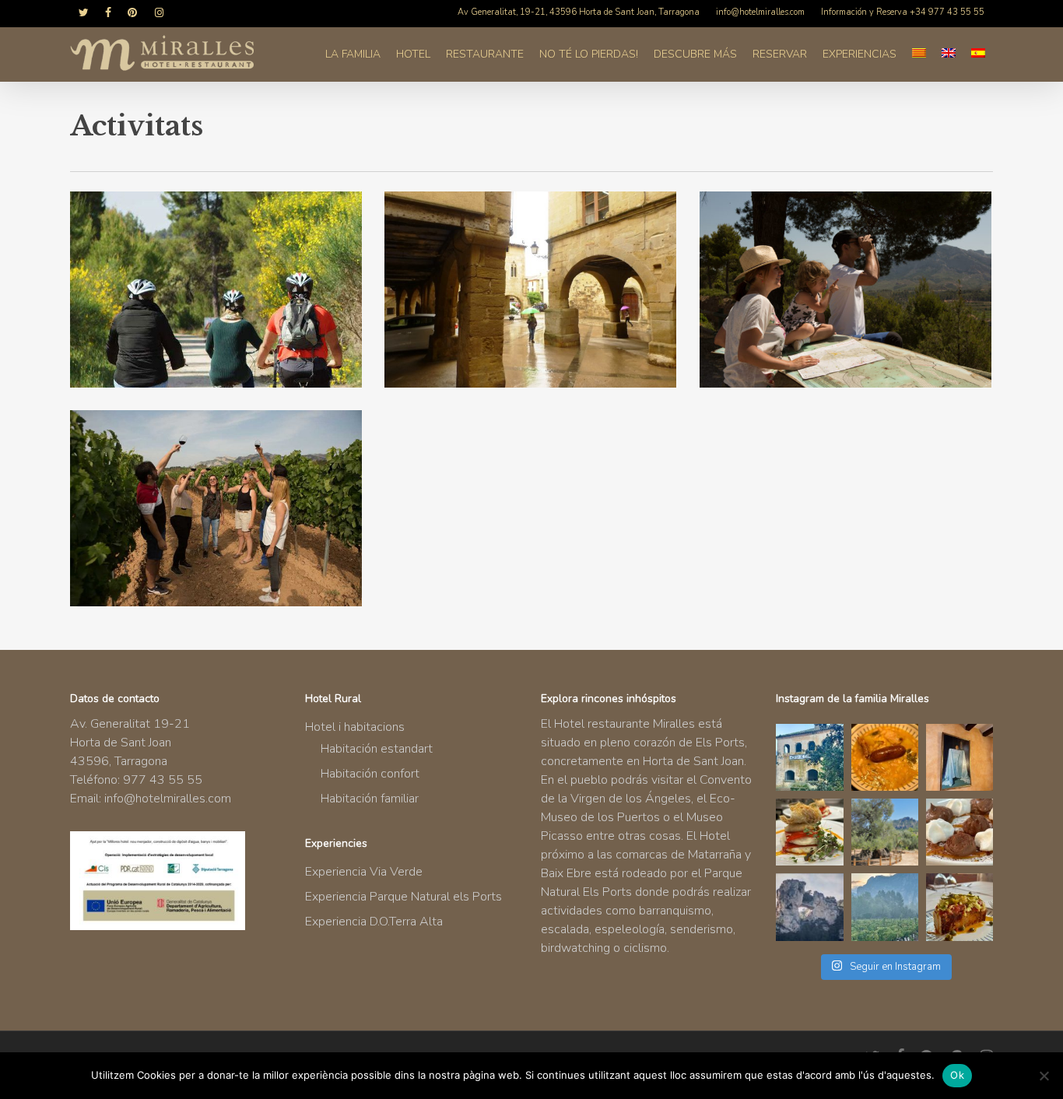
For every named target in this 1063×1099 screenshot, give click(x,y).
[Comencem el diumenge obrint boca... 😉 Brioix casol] (959, 906)
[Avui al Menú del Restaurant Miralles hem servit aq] (809, 832)
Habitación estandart (377, 748)
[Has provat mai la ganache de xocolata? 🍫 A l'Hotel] (959, 832)
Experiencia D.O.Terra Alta (374, 921)
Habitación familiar (370, 798)
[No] (1043, 1075)
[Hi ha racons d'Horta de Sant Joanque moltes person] (809, 757)
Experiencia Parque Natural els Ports (403, 896)
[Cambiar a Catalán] (919, 54)
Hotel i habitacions (355, 727)
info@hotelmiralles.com (167, 798)
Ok (957, 1075)
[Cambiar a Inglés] (948, 54)
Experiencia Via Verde (364, 871)
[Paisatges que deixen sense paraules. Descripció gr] (884, 906)
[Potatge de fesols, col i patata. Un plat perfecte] (884, 757)
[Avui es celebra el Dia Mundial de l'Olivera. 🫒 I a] (884, 832)
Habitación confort (370, 773)
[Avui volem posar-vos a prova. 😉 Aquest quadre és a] (959, 757)
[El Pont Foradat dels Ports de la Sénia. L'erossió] (809, 906)
